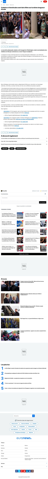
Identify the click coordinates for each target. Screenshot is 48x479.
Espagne (34, 423)
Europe (2, 445)
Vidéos (2, 455)
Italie (36, 429)
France (29, 429)
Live (45, 1)
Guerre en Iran (15, 423)
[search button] (33, 416)
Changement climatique (20, 432)
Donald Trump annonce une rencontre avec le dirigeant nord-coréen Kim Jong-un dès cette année (21, 144)
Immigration (22, 426)
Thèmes (2, 442)
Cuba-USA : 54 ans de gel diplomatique (9, 141)
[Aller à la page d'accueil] (4, 1)
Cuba (12, 148)
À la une (4, 279)
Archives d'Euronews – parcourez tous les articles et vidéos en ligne (35, 459)
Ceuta (14, 426)
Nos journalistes (4, 458)
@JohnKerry (7, 111)
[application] (24, 25)
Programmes (27, 455)
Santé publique (31, 426)
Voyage (2, 453)
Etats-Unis (12, 4)
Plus (2, 466)
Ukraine (23, 429)
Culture (26, 453)
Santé (26, 450)
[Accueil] (1, 4)
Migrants (31, 432)
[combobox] (24, 416)
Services (3, 463)
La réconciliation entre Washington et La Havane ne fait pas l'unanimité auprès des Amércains (20, 138)
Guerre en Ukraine (25, 423)
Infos (4, 4)
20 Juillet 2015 (24, 115)
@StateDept (35, 117)
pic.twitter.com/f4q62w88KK (27, 119)
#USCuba (27, 112)
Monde (7, 4)
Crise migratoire (14, 429)
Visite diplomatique (21, 148)
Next (2, 450)
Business (3, 448)
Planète (26, 448)
